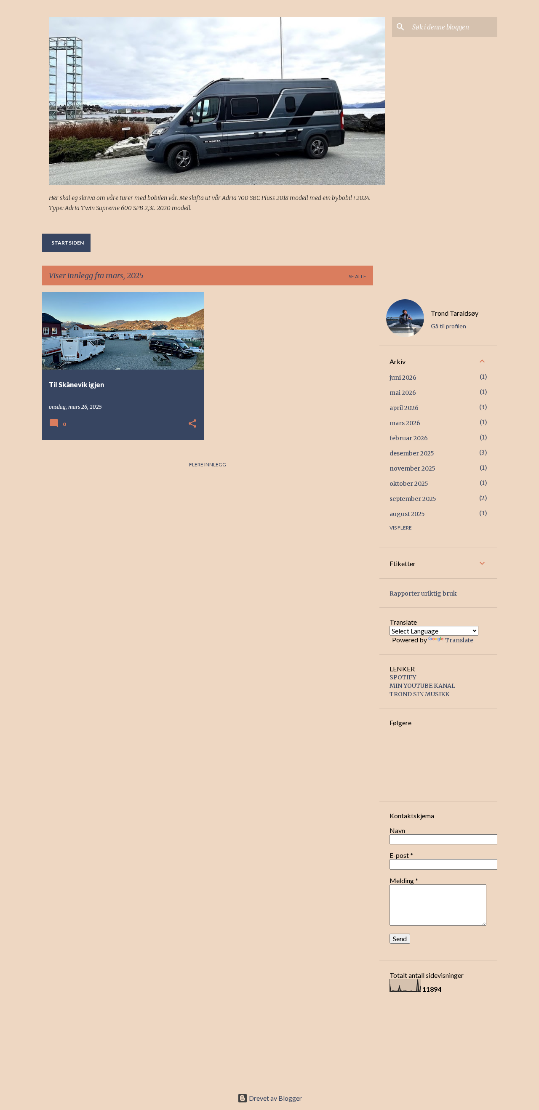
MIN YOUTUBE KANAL (422, 685)
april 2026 (404, 408)
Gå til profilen (448, 326)
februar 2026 (409, 438)
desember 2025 (412, 453)
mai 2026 (403, 393)
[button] (192, 424)
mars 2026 (405, 423)
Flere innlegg (207, 464)
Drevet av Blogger (275, 1098)
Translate (459, 640)
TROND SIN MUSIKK (419, 694)
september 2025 (413, 499)
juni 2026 (403, 377)
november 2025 (412, 468)
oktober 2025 (409, 483)
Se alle (357, 276)
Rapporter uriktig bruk (423, 593)
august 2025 (407, 514)
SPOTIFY (403, 677)
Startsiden (67, 243)
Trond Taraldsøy (454, 313)
